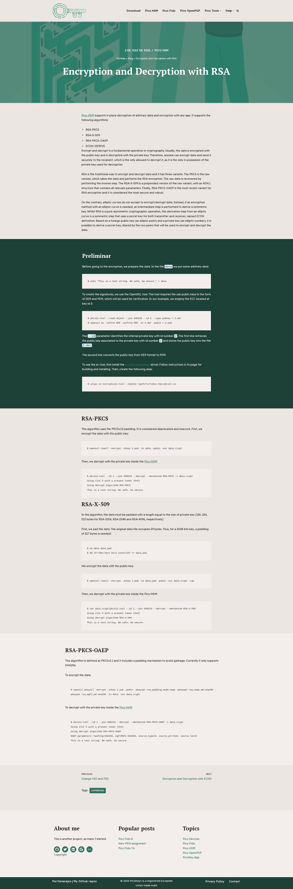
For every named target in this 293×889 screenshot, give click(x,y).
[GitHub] (57, 849)
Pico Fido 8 (125, 839)
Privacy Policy (215, 881)
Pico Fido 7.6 (126, 848)
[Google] (81, 849)
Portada (120, 58)
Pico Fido (169, 10)
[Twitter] (65, 849)
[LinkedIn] (73, 849)
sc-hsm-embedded (137, 364)
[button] (220, 10)
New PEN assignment (132, 843)
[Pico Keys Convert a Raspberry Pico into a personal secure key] (69, 11)
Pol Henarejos (61, 881)
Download (133, 10)
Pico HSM (151, 10)
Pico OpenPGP (190, 10)
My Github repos (85, 881)
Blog (130, 58)
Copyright (60, 854)
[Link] (89, 849)
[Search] (237, 10)
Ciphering (97, 790)
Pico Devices (191, 839)
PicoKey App (191, 857)
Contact (234, 881)
